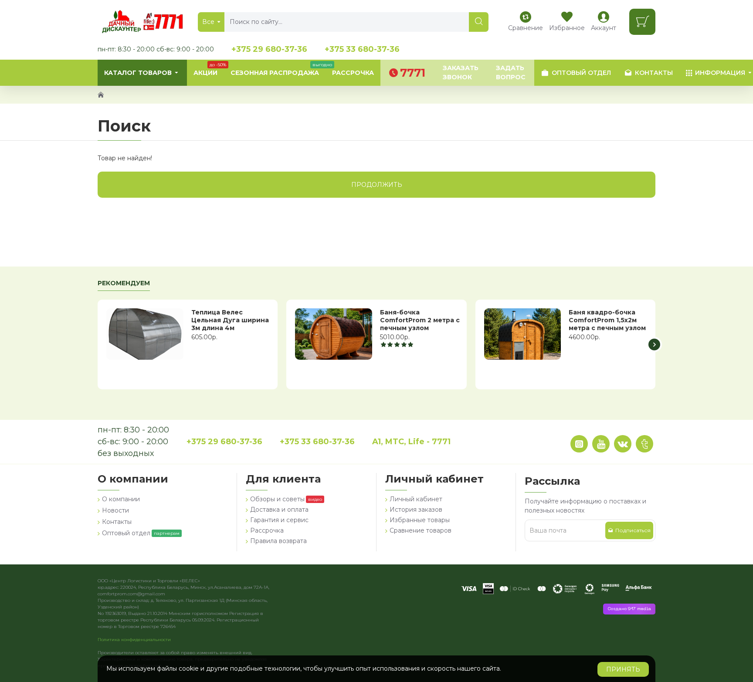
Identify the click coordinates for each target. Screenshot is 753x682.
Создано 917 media (629, 609)
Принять (623, 669)
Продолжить (376, 185)
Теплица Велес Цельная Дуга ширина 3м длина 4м (230, 320)
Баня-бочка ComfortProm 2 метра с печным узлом (420, 320)
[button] (98, 344)
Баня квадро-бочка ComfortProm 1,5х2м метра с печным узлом (607, 320)
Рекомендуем (124, 283)
